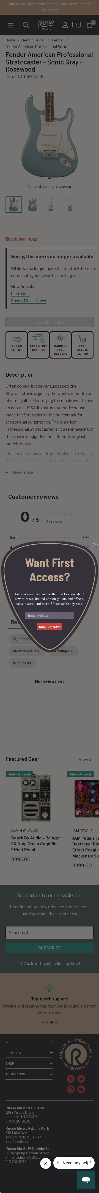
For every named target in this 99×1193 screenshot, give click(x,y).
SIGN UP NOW (49, 626)
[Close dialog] (95, 545)
